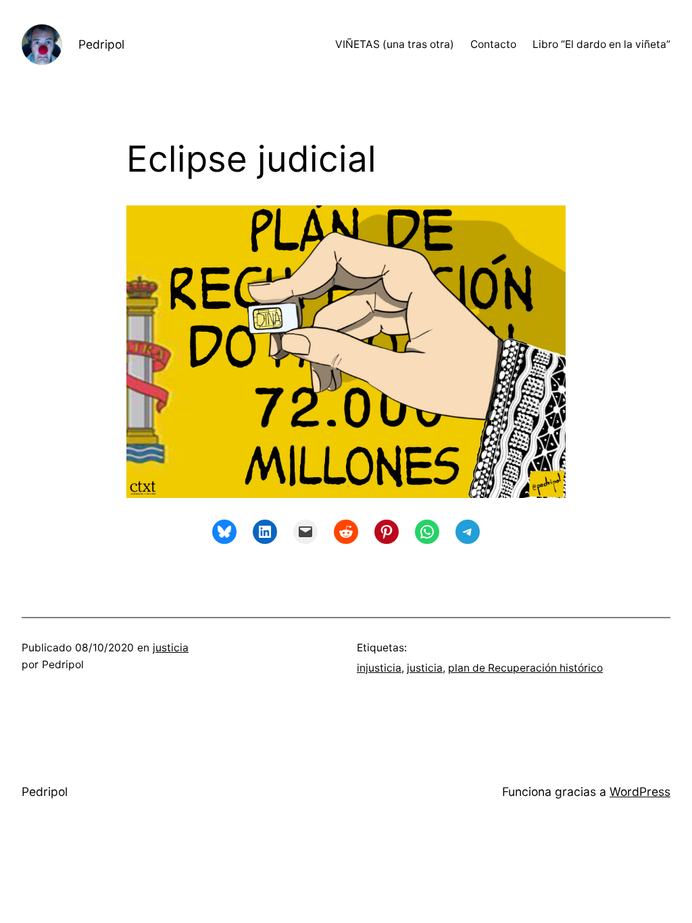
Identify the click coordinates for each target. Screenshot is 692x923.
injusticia (379, 668)
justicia (171, 647)
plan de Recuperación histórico (525, 668)
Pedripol (101, 44)
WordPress (640, 791)
